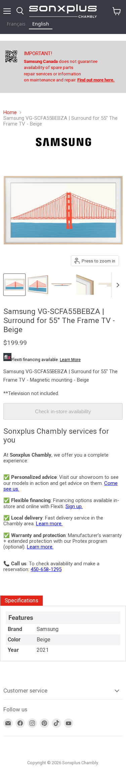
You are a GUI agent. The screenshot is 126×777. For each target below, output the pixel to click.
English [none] (40, 24)
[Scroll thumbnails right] (116, 285)
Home (10, 112)
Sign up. (74, 506)
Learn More (70, 359)
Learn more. (49, 524)
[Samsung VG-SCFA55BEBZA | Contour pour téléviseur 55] (14, 284)
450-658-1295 (46, 569)
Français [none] (16, 24)
